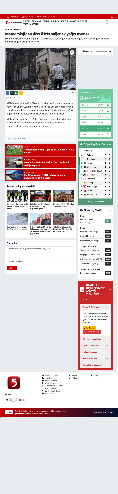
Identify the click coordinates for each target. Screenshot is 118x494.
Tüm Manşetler (50, 388)
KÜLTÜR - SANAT (68, 21)
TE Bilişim (109, 412)
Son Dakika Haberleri (53, 391)
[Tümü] (110, 51)
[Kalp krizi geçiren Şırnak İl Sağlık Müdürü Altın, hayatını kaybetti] (40, 196)
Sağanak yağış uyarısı (16, 139)
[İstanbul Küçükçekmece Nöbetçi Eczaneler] (110, 290)
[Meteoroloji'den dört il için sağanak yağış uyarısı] (40, 69)
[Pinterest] (11, 400)
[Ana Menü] (107, 24)
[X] (7, 400)
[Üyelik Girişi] (111, 16)
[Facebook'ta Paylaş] (7, 93)
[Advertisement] (95, 71)
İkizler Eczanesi (90, 358)
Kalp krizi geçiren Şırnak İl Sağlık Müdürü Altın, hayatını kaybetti (40, 206)
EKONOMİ (36, 21)
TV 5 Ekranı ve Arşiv (47, 17)
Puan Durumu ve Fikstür (54, 386)
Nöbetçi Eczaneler (52, 375)
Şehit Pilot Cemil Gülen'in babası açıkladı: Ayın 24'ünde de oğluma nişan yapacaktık (40, 230)
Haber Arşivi (49, 393)
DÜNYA (46, 21)
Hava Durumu (50, 378)
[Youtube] (20, 400)
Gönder (12, 268)
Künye (95, 375)
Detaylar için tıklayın (95, 201)
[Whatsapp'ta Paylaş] (16, 93)
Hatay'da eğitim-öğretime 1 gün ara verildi (63, 205)
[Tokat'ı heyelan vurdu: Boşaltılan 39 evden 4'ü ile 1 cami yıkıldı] (63, 219)
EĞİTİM (26, 21)
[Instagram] (16, 400)
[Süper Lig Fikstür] (110, 210)
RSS (10, 412)
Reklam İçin (75, 378)
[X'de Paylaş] (12, 93)
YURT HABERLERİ (31, 24)
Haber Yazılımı (98, 412)
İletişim (74, 375)
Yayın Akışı (28, 17)
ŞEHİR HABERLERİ (13, 29)
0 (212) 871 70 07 (93, 332)
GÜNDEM (55, 21)
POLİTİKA (82, 21)
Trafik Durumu (50, 383)
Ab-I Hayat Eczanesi (92, 339)
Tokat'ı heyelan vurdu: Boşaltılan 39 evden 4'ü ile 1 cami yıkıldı (62, 229)
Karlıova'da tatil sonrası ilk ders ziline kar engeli (17, 228)
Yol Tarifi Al (90, 328)
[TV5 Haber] (13, 22)
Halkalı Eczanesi (90, 352)
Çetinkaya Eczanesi (91, 345)
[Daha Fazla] (21, 93)
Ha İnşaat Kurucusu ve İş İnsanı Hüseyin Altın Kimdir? (17, 206)
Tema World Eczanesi (92, 365)
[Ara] (107, 21)
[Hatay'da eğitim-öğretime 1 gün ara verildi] (63, 196)
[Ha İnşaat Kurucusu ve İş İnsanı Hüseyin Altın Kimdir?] (17, 196)
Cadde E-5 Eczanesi (91, 307)
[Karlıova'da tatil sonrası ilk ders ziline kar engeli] (17, 219)
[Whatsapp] (24, 400)
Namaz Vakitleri (51, 381)
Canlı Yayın (14, 17)
